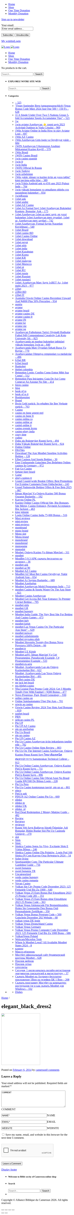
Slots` (18, 843)
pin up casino (22, 735)
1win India (21, 164)
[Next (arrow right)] (6, 1212)
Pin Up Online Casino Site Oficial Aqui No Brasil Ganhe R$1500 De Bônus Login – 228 (42, 780)
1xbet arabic (21, 202)
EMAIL (51, 1121)
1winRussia (21, 195)
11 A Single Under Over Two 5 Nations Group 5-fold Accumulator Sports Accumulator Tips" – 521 (42, 117)
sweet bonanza (23, 868)
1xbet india (21, 248)
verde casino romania (26, 880)
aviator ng (20, 329)
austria (18, 304)
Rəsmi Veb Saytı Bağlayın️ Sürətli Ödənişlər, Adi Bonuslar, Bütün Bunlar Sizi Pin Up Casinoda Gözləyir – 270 (41, 830)
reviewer (20, 824)
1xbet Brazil (21, 229)
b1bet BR (20, 360)
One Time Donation (19, 59)
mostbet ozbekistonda (27, 636)
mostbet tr (20, 648)
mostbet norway (24, 633)
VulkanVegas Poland (26, 936)
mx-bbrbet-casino (24, 685)
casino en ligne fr (24, 415)
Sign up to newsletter (12, 19)
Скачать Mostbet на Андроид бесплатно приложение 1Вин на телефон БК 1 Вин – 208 (42, 978)
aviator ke (20, 322)
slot (17, 836)
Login (17, 41)
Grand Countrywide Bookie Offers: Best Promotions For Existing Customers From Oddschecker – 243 (43, 483)
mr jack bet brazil (24, 682)
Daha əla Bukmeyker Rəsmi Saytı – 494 (37, 440)
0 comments (52, 1069)
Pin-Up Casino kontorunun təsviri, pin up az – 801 (42, 787)
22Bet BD (20, 291)
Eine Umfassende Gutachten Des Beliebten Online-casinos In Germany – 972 (43, 464)
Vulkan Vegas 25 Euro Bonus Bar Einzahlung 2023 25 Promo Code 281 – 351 (43, 894)
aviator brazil (22, 310)
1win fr (19, 161)
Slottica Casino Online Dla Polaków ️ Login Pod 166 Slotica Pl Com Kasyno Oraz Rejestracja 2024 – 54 (43, 854)
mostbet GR (21, 608)
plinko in (20, 802)
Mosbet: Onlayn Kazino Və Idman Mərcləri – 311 (42, 552)
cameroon (41, 1069)
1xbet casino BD (24, 233)
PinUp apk (21, 793)
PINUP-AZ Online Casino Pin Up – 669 (37, 796)
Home (11, 52)
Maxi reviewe (22, 518)
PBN (18, 716)
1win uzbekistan (24, 174)
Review (19, 818)
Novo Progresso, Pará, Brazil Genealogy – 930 (40, 695)
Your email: (7, 25)
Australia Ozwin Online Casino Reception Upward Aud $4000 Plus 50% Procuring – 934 (43, 300)
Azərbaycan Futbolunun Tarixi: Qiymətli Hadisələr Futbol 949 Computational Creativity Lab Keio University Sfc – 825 (42, 335)
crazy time (20, 434)
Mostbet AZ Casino (25, 571)
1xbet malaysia (23, 260)
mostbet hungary (24, 611)
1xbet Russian (22, 276)
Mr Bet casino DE (25, 679)
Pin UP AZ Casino (25, 726)
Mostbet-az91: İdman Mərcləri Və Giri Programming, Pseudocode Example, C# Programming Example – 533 (37, 657)
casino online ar (23, 422)
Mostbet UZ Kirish (25, 651)
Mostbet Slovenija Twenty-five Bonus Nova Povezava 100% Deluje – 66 (39, 644)
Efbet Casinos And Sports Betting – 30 (36, 459)
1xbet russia (21, 273)
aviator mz (21, 326)
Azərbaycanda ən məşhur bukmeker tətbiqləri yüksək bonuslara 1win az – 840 (39, 343)
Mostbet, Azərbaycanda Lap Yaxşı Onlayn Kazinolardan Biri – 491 (38, 675)
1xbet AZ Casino (24, 205)
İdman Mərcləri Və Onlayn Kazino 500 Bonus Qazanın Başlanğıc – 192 (40, 495)
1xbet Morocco (23, 264)
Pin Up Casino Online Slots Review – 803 (38, 747)
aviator (19, 307)
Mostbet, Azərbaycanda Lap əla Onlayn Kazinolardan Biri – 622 (36, 669)
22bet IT (19, 295)
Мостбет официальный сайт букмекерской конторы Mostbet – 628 (40, 956)
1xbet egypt (21, 242)
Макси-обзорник (25, 951)
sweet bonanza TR (25, 871)
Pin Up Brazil (22, 732)
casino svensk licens (26, 428)
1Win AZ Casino (24, 136)
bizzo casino (22, 384)
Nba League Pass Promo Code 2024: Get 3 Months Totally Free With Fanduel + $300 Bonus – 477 (43, 690)
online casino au (24, 698)
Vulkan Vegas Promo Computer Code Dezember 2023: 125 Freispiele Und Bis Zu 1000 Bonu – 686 (43, 932)
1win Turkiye (22, 171)
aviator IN (20, 319)
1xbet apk (20, 198)
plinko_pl (20, 809)
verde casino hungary (26, 877)
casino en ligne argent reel (29, 412)
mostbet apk (21, 564)
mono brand (21, 530)
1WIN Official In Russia (28, 167)
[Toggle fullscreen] (9, 1209)
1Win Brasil (21, 152)
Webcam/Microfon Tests (28, 939)
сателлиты (21, 967)
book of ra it (21, 394)
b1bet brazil (21, 363)
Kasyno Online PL (25, 499)
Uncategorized (23, 874)
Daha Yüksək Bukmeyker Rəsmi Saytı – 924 (39, 443)
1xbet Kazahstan (24, 251)
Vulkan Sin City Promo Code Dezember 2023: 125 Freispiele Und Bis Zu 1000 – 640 (43, 888)
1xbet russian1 (23, 279)
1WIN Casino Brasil (26, 155)
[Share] (6, 1209)
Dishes (19, 992)
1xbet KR (20, 257)
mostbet (19, 555)
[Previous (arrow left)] (2, 1212)
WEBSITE (53, 1128)
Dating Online (23, 446)
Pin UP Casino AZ (25, 738)
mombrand (21, 527)
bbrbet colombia (24, 369)
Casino (19, 409)
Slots (17, 840)
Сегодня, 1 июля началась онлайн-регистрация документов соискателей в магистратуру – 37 (42, 972)
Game (18, 474)
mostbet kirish (22, 623)
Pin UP (19, 722)
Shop (11, 55)
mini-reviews (22, 524)
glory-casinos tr (23, 477)
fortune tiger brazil (25, 471)
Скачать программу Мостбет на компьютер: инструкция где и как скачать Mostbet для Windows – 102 (40, 985)
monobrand (21, 540)
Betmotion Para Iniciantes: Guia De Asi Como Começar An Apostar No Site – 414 (40, 380)
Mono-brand (22, 536)
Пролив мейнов (24, 961)
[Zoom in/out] (13, 1209)
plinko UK (21, 805)
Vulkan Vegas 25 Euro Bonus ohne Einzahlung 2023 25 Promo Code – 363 (41, 901)
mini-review (21, 521)
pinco (18, 790)
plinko (18, 799)
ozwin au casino (24, 704)
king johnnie (22, 512)
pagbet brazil (22, 713)
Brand (18, 400)
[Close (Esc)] (2, 1209)
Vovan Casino (22, 883)
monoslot (20, 549)
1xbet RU (20, 270)
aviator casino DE (25, 313)
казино (19, 948)
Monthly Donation (18, 62)
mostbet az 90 (22, 567)
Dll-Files (20, 450)
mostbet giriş (22, 605)
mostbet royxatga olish (27, 639)
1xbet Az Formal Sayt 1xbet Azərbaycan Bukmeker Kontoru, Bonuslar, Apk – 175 (43, 210)
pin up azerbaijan (24, 729)
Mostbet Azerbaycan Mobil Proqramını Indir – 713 (42, 586)
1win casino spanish (26, 158)
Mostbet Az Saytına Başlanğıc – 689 (35, 580)
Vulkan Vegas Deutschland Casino (34, 923)
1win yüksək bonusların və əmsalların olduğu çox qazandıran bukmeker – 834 (42, 191)
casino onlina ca (24, 419)
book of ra (20, 391)
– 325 (18, 102)
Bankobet (20, 366)
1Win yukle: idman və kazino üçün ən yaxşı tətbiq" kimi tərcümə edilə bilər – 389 (43, 179)
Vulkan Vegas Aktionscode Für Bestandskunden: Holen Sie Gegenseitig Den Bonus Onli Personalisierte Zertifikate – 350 (41, 908)
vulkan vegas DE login (27, 920)
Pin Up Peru (22, 784)
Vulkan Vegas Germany (28, 926)
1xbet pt (19, 267)
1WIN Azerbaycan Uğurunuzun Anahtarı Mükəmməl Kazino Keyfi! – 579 (37, 148)
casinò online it (23, 425)
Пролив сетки (23, 964)
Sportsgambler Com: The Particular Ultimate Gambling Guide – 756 (39, 863)
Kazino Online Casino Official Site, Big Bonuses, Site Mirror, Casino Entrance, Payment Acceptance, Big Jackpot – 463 (43, 505)
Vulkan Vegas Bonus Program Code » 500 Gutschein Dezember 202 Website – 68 (38, 916)
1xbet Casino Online (26, 236)
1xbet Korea (22, 254)
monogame (21, 546)
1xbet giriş (21, 245)
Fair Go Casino (23, 468)
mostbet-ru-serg (23, 664)
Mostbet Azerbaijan (25, 583)
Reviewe (20, 821)
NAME (51, 1115)
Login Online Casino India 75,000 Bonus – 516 (41, 515)
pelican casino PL (24, 719)
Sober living (21, 858)
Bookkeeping (22, 397)
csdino (18, 437)
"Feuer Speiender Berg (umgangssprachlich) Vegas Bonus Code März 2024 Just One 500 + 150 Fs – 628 (43, 108)
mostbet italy (22, 620)
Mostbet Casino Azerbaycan (30, 595)
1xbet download (24, 239)
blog (17, 388)
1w (17, 121)
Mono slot (20, 533)
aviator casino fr (24, 316)
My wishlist (7, 41)
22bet (18, 288)
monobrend (21, 543)
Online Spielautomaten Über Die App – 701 (39, 701)
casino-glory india (25, 431)
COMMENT (8, 1109)
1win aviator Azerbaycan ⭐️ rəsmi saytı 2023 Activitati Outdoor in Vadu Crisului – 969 (40, 126)
